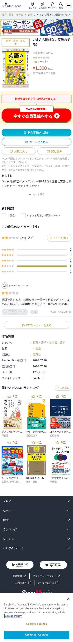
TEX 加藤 (31, 481)
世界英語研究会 (10, 481)
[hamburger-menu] (68, 5)
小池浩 (11, 215)
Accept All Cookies (36, 634)
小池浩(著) (38, 52)
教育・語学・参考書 (12, 14)
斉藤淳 (5, 435)
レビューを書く (41, 61)
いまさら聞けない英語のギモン (43, 215)
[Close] (68, 598)
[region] (36, 617)
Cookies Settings (36, 623)
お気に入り (21, 151)
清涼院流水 (31, 435)
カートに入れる (38, 141)
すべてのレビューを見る (37, 325)
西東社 (49, 52)
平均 (23, 238)
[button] (47, 583)
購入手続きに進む (39, 132)
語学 (30, 14)
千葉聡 (53, 481)
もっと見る (39, 194)
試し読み (56, 151)
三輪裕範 (54, 435)
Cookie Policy (13, 615)
